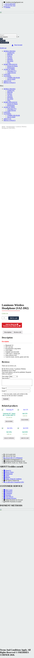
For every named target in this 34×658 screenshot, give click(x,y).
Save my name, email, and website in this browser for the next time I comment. (15, 394)
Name (4, 388)
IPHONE (10, 54)
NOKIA (9, 56)
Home (3, 126)
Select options (9, 438)
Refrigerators (11, 67)
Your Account (18, 45)
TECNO (9, 58)
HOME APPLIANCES (10, 64)
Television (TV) (11, 71)
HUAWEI (10, 61)
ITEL (8, 62)
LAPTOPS (7, 74)
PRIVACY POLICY (10, 82)
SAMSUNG (11, 53)
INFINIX (10, 59)
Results (3, 40)
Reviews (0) (17, 332)
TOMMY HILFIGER (13, 77)
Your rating (5, 376)
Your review (6, 378)
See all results (4, 42)
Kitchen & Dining (12, 66)
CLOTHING (7, 76)
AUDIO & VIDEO (9, 69)
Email (4, 391)
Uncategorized (10, 126)
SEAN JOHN (11, 79)
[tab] (8, 332)
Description (7, 332)
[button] (17, 86)
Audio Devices (11, 72)
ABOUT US (7, 81)
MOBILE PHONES (9, 51)
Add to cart (13, 318)
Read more (9, 421)
